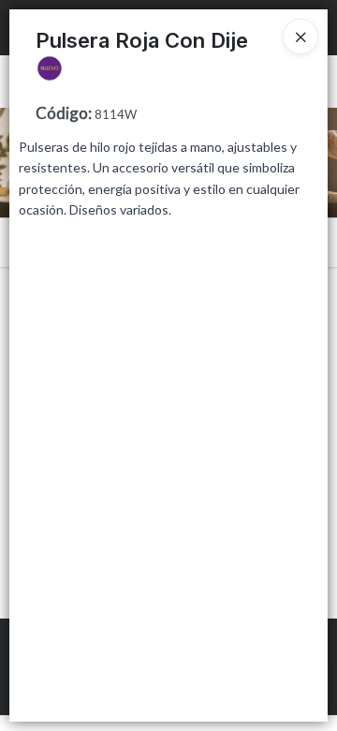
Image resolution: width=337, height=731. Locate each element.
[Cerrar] (300, 36)
